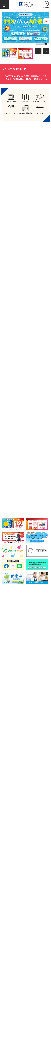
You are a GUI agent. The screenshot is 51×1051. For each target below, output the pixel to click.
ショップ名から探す (39, 412)
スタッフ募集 (10, 708)
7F (16, 465)
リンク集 (8, 698)
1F (17, 428)
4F (38, 428)
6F (9, 465)
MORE (25, 264)
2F (24, 428)
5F (45, 428)
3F (31, 428)
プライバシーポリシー (32, 698)
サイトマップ (28, 692)
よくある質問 (10, 692)
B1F (9, 428)
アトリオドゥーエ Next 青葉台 (24, 498)
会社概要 (8, 703)
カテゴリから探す (25, 412)
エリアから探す (11, 411)
